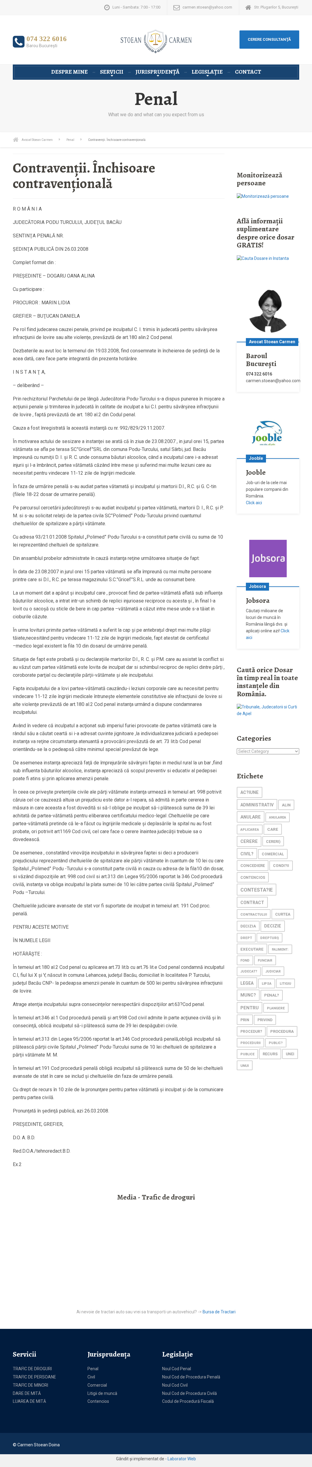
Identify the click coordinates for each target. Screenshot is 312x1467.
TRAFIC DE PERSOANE (34, 1376)
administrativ (257, 804)
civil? (247, 853)
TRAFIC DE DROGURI (32, 1368)
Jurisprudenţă (157, 72)
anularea (277, 817)
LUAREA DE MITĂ (29, 1401)
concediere (252, 865)
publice (247, 1054)
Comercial (97, 1385)
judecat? (248, 971)
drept (246, 938)
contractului (253, 914)
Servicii (111, 72)
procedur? (251, 1031)
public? (276, 1043)
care (272, 829)
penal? (271, 995)
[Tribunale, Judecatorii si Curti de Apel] (268, 710)
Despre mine (69, 72)
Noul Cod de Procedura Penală (191, 1376)
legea (247, 983)
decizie (272, 926)
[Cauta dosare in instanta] (263, 258)
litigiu (285, 984)
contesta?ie (256, 890)
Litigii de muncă (102, 1393)
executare (252, 949)
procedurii (250, 1043)
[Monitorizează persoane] (263, 196)
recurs (270, 1054)
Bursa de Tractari (219, 1311)
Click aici (254, 502)
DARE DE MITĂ (27, 1393)
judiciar (273, 971)
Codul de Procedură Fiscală (188, 1401)
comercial (273, 854)
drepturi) (269, 938)
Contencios (98, 1401)
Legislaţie (207, 72)
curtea (282, 914)
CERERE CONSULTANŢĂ (269, 39)
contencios (252, 877)
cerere (249, 841)
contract (252, 902)
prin (244, 1020)
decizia (248, 926)
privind (264, 1020)
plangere (276, 1008)
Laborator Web (182, 1458)
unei (290, 1054)
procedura (282, 1031)
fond (245, 960)
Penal (92, 1368)
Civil (91, 1376)
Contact (248, 72)
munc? (248, 995)
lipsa (266, 983)
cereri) (273, 841)
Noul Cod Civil (175, 1385)
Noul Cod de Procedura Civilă (189, 1393)
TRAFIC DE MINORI (30, 1385)
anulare (250, 817)
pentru (249, 1008)
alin (286, 805)
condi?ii (281, 866)
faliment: (280, 950)
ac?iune (249, 792)
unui (244, 1066)
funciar (265, 960)
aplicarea (249, 830)
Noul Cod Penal (176, 1368)
